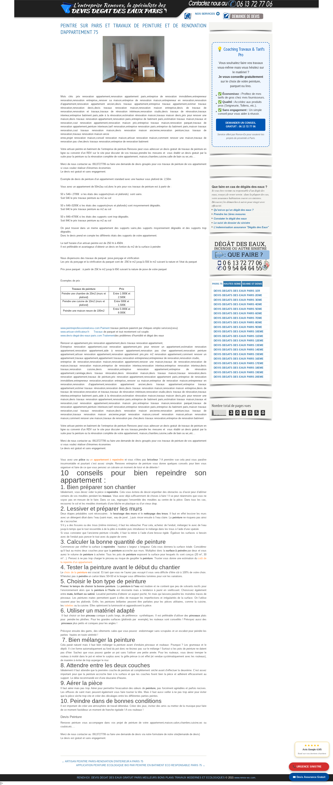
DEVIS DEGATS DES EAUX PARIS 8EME (238, 322)
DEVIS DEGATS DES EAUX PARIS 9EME (238, 327)
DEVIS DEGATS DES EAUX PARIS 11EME (238, 336)
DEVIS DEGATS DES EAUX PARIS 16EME (238, 358)
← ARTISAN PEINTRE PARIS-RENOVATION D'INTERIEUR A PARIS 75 (102, 761)
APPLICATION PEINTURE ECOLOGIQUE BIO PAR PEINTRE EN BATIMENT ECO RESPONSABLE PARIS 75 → (140, 765)
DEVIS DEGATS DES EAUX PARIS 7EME (238, 318)
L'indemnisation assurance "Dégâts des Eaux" (241, 227)
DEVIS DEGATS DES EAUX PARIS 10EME (238, 331)
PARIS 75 (217, 283)
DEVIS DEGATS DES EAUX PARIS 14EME (238, 349)
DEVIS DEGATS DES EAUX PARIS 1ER (237, 290)
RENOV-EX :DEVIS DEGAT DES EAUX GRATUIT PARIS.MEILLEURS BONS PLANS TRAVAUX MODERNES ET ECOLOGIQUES (151, 777)
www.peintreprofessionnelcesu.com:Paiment (85, 328)
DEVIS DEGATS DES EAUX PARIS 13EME (238, 345)
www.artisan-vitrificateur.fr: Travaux (82, 331)
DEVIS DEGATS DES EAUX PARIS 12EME (238, 340)
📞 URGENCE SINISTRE (307, 766)
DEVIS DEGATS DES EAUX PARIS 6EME (238, 313)
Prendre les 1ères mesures (230, 214)
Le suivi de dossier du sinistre (232, 222)
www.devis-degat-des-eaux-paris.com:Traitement (88, 335)
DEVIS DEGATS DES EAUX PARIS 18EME (238, 367)
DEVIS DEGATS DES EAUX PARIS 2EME (238, 295)
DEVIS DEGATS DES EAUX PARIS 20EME (238, 376)
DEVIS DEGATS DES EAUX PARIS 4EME (238, 304)
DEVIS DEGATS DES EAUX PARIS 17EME (238, 363)
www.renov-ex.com (244, 777)
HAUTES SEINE (232, 283)
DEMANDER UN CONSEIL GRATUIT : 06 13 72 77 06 (240, 124)
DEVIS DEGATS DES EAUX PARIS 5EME (238, 309)
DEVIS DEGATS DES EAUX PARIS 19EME (238, 372)
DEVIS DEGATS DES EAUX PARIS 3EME (238, 299)
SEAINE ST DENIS (252, 283)
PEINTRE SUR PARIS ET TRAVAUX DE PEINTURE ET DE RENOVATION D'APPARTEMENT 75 (133, 28)
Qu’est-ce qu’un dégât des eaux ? (234, 209)
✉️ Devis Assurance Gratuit (309, 777)
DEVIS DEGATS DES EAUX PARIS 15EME (238, 354)
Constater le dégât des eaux (230, 218)
